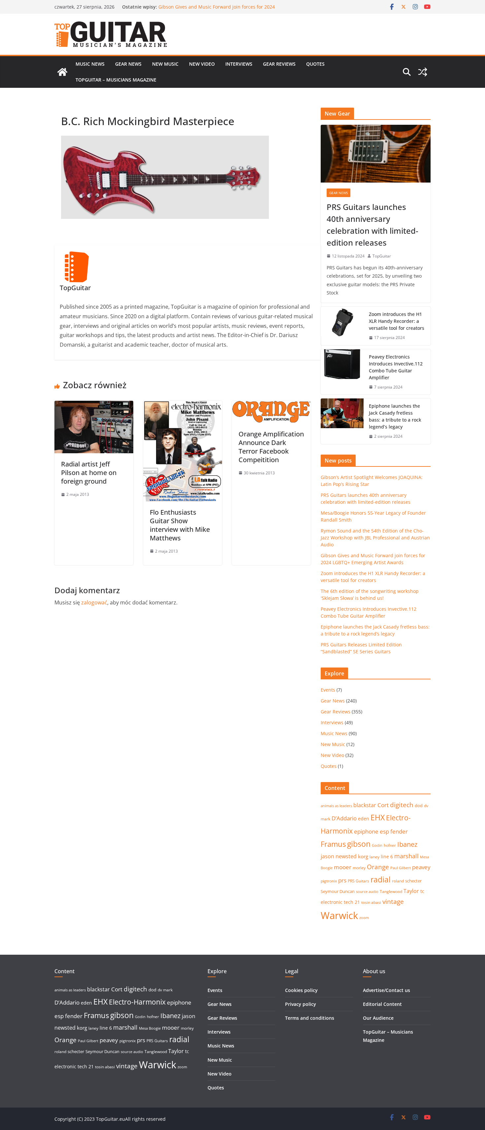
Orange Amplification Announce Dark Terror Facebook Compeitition (271, 446)
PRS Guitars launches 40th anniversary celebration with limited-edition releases (372, 224)
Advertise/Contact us (386, 990)
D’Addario (344, 818)
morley (359, 868)
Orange (378, 867)
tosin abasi (371, 902)
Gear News (128, 64)
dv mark (165, 990)
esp (384, 831)
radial (381, 879)
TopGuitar (381, 256)
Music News (90, 64)
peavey (421, 867)
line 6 (387, 856)
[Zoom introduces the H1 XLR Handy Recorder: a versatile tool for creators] (342, 326)
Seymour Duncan (338, 891)
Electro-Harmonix (137, 1002)
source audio (367, 891)
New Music (165, 64)
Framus (333, 844)
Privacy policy (300, 1004)
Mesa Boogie (150, 1028)
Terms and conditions (309, 1018)
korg (363, 856)
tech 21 (352, 902)
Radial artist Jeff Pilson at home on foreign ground (88, 473)
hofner (390, 845)
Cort (383, 805)
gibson (359, 844)
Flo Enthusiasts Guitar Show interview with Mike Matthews (180, 525)
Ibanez (407, 844)
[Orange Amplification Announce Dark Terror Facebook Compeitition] (271, 405)
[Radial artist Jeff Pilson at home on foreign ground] (93, 405)
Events (328, 690)
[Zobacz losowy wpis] (423, 72)
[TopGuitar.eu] (62, 72)
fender (399, 831)
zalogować (94, 602)
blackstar (364, 805)
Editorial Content (382, 1004)
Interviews (238, 64)
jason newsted (339, 856)
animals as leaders (336, 806)
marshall (406, 856)
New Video (202, 64)
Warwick (339, 915)
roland (398, 881)
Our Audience (378, 1018)
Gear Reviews (279, 64)
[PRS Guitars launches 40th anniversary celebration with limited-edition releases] (376, 154)
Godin (377, 845)
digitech (401, 805)
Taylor (411, 891)
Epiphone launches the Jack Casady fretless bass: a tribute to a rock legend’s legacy (395, 416)
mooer (342, 867)
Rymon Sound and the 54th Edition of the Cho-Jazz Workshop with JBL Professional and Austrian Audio (215, 10)
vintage (393, 901)
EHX (378, 817)
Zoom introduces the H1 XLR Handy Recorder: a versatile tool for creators (396, 321)
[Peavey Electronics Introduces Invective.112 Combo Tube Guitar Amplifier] (342, 372)
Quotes (315, 64)
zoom (364, 917)
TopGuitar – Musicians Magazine (116, 80)
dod (419, 805)
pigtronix (329, 881)
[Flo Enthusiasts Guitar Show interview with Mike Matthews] (182, 405)
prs (342, 880)
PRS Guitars (358, 881)
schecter (413, 881)
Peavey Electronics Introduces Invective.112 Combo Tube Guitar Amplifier (396, 367)
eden (363, 818)
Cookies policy (301, 990)
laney (374, 857)
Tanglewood (391, 891)
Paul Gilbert (400, 868)
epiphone (366, 831)
